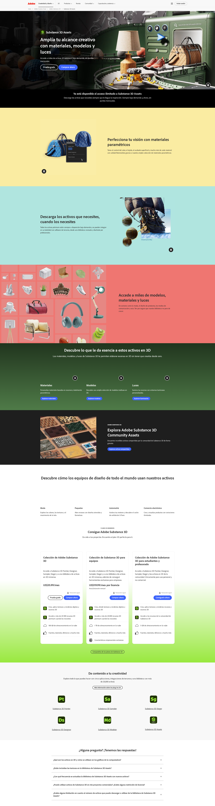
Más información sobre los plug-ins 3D (107, 705)
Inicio (29, 9)
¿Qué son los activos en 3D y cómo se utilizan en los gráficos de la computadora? (87, 777)
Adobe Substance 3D (55, 9)
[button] (172, 3)
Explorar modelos (94, 416)
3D (59, 3)
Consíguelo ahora (163, 614)
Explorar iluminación (141, 416)
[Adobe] (31, 3)
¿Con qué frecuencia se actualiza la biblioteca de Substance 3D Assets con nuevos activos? (91, 793)
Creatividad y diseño (45, 3)
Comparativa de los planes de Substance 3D (107, 669)
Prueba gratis (49, 67)
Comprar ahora (68, 67)
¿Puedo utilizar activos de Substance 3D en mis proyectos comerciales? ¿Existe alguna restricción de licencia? (99, 802)
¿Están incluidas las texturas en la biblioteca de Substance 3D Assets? (82, 785)
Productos (67, 3)
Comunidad (88, 3)
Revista (78, 3)
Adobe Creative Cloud (40, 9)
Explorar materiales (49, 416)
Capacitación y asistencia (106, 3)
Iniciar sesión (181, 3)
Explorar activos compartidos (119, 466)
